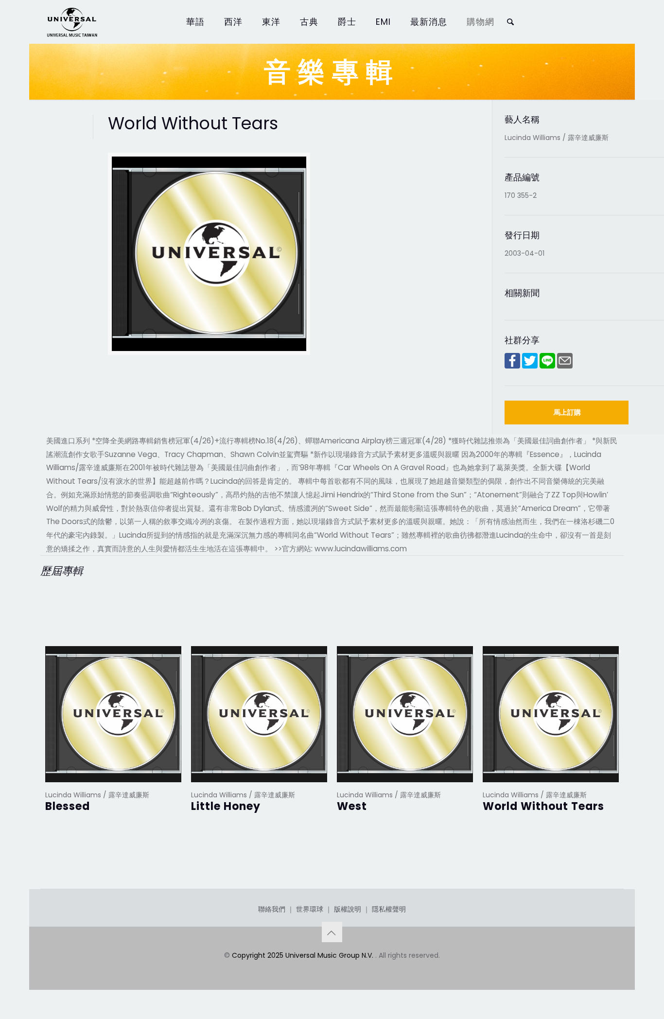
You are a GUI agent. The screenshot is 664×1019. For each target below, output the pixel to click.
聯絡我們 (271, 909)
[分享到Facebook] (512, 366)
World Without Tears (543, 806)
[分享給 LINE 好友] (547, 366)
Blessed (67, 806)
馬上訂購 (567, 412)
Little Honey (226, 806)
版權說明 (347, 909)
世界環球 (309, 909)
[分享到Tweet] (530, 366)
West (352, 806)
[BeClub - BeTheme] (71, 22)
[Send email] (565, 366)
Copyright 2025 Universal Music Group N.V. (303, 955)
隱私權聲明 (389, 909)
